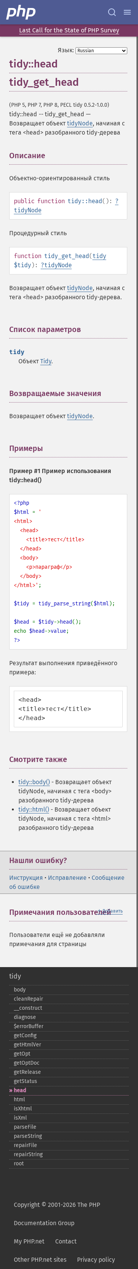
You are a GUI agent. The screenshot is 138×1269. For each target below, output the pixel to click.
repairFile (25, 1145)
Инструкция (26, 877)
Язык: (66, 50)
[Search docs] (112, 12)
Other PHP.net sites (40, 1259)
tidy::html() (33, 809)
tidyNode (80, 123)
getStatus (25, 1081)
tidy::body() (34, 782)
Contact (66, 1241)
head (20, 1090)
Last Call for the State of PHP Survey (69, 30)
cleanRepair (28, 999)
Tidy (45, 361)
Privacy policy (96, 1259)
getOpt (22, 1054)
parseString (28, 1136)
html (19, 1099)
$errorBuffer (28, 1026)
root (19, 1163)
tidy (99, 256)
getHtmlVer (27, 1044)
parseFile (25, 1127)
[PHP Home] (21, 12)
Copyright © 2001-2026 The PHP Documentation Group (57, 1214)
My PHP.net (29, 1241)
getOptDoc (26, 1063)
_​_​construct (28, 1008)
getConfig (25, 1035)
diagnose (25, 1017)
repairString (28, 1154)
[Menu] (127, 12)
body (20, 990)
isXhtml (23, 1108)
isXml (20, 1118)
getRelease (27, 1072)
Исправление (67, 877)
